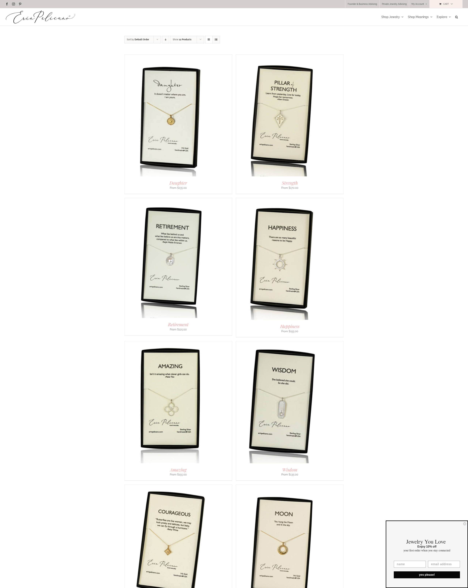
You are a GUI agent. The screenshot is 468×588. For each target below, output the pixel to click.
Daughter (178, 183)
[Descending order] (165, 39)
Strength (290, 183)
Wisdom (289, 470)
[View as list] (216, 39)
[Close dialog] (465, 524)
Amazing (178, 470)
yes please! (427, 574)
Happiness (289, 326)
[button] (456, 17)
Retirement (178, 324)
